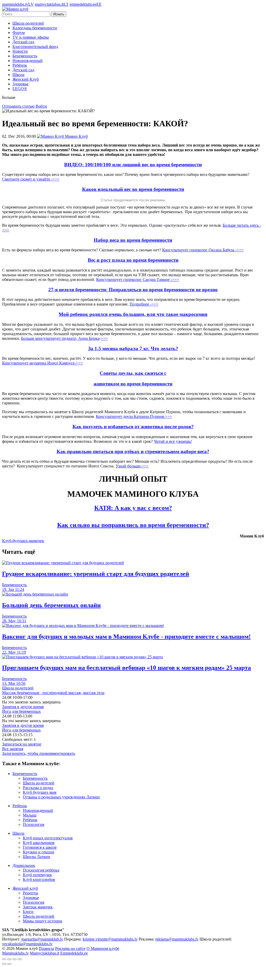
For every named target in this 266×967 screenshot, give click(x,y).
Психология (33, 824)
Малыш (29, 815)
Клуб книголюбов (39, 879)
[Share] (9, 959)
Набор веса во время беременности (133, 240)
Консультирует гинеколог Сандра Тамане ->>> (137, 279)
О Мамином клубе (103, 948)
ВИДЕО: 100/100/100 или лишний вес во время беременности (133, 164)
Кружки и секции (38, 852)
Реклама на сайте (70, 948)
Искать (58, 14)
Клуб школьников (39, 842)
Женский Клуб (25, 79)
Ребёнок (19, 65)
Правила (46, 948)
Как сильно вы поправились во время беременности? (133, 525)
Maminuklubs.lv (15, 953)
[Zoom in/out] (20, 959)
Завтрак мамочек (38, 907)
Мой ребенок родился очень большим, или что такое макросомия (133, 314)
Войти (41, 106)
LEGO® (19, 88)
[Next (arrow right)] (9, 964)
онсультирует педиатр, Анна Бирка (68, 338)
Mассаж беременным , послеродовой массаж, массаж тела (53, 692)
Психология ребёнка (41, 870)
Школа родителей (28, 23)
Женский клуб (25, 888)
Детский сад (23, 42)
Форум (18, 32)
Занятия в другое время (23, 706)
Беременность (24, 56)
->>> (79, 363)
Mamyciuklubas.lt (44, 953)
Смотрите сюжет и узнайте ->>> (30, 179)
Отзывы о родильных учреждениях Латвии (61, 797)
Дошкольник (23, 865)
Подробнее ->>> (144, 304)
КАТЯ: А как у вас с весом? (133, 508)
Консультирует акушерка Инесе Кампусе (38, 363)
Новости (20, 51)
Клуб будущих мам (39, 792)
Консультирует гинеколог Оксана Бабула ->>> (203, 250)
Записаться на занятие (21, 744)
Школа (18, 74)
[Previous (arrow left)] (4, 964)
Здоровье (20, 84)
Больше (28, 338)
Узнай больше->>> (132, 466)
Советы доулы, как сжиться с (133, 373)
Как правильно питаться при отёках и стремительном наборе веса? (133, 451)
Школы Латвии (36, 856)
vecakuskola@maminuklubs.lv (27, 944)
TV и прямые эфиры (30, 37)
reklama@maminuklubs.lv (176, 939)
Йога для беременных (21, 711)
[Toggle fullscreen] (14, 959)
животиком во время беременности (133, 383)
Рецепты (30, 893)
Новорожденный (27, 60)
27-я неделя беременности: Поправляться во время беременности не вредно (133, 289)
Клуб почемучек (37, 875)
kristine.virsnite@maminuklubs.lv (110, 939)
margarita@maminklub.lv (42, 939)
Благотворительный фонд (35, 46)
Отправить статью (18, 106)
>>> (104, 338)
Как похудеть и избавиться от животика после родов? (133, 426)
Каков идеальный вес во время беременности (133, 189)
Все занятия (12, 749)
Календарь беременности (34, 28)
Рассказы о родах (38, 787)
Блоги (28, 911)
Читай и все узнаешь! (173, 441)
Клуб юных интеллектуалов (48, 838)
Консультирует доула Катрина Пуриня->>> (134, 416)
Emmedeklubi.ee (74, 953)
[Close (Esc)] (4, 959)
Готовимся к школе (40, 847)
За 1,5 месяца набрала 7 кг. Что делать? (133, 348)
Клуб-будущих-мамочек (23, 540)
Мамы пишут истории (42, 921)
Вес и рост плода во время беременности (133, 260)
